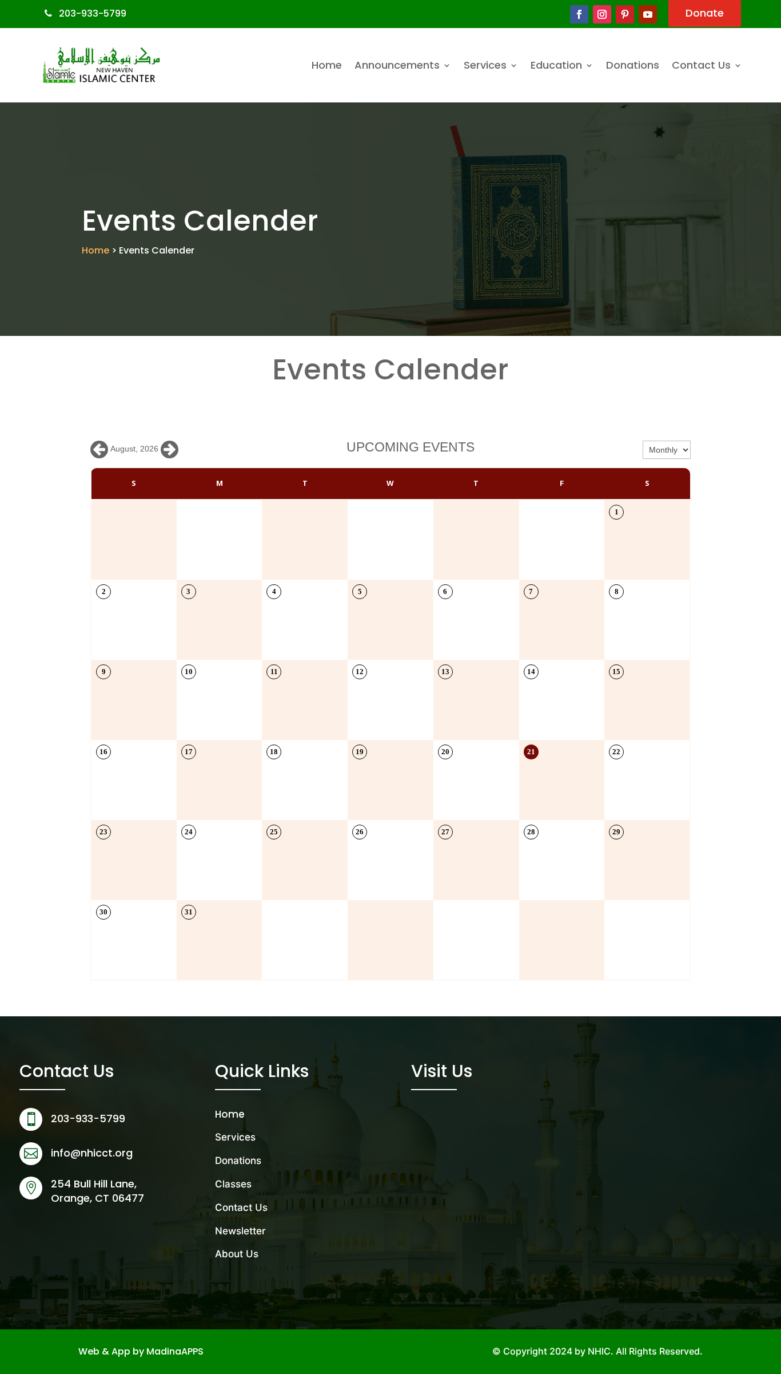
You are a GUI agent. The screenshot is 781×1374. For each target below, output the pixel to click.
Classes (233, 1184)
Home (327, 65)
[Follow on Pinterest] (625, 14)
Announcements (397, 65)
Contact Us (701, 65)
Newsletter (240, 1231)
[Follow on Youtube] (648, 14)
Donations (632, 65)
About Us (236, 1254)
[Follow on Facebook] (579, 14)
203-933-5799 (92, 13)
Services (485, 65)
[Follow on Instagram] (602, 14)
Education (556, 65)
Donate (705, 13)
